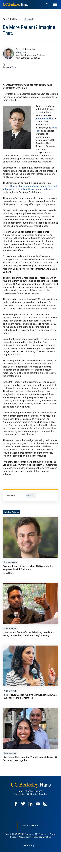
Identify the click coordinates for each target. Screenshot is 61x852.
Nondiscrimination (42, 837)
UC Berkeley (41, 834)
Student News (10, 562)
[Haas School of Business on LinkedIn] (30, 804)
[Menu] (55, 4)
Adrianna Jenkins (44, 118)
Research (29, 19)
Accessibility (25, 837)
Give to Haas (30, 825)
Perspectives (10, 753)
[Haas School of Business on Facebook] (15, 804)
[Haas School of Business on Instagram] (45, 804)
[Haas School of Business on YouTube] (38, 804)
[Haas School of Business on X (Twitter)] (23, 804)
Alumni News (10, 628)
